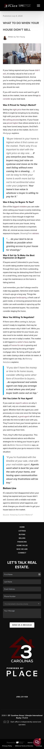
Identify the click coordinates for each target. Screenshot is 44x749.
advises (35, 233)
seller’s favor (23, 342)
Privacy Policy (7, 746)
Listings (22, 531)
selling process (12, 120)
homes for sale (17, 345)
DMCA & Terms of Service (24, 746)
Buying (22, 534)
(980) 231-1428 (22, 697)
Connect (22, 553)
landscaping (21, 297)
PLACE (25, 718)
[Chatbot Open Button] (37, 742)
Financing (22, 542)
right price (17, 109)
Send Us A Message (22, 625)
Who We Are (22, 549)
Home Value (22, 545)
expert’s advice (21, 403)
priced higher (12, 123)
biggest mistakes (20, 206)
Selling (22, 538)
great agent (24, 416)
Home (22, 527)
